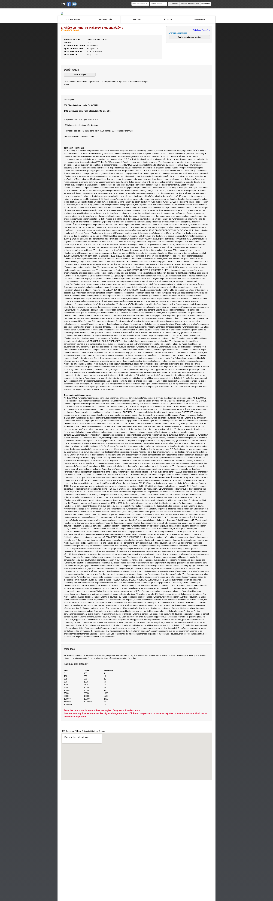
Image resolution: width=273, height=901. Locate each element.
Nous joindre (199, 19)
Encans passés (105, 19)
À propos (168, 19)
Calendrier (136, 19)
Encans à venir (73, 19)
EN (63, 4)
